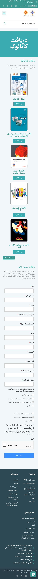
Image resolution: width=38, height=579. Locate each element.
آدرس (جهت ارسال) (27, 324)
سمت (31, 305)
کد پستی (30, 352)
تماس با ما (22, 6)
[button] (4, 13)
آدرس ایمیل (29, 361)
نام (32, 286)
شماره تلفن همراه (27, 370)
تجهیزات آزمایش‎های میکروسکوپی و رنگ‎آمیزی (20, 402)
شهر (32, 333)
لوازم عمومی (28, 421)
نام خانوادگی (29, 296)
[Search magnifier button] (4, 23)
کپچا (32, 439)
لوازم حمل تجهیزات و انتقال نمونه (23, 417)
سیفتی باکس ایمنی (27, 395)
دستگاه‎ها (29, 406)
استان (31, 342)
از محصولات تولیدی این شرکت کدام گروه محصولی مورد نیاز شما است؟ (21, 390)
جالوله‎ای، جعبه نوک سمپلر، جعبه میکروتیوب (20, 398)
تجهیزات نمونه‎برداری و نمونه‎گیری (23, 413)
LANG (33, 6)
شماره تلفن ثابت (28, 380)
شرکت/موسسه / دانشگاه (25, 314)
